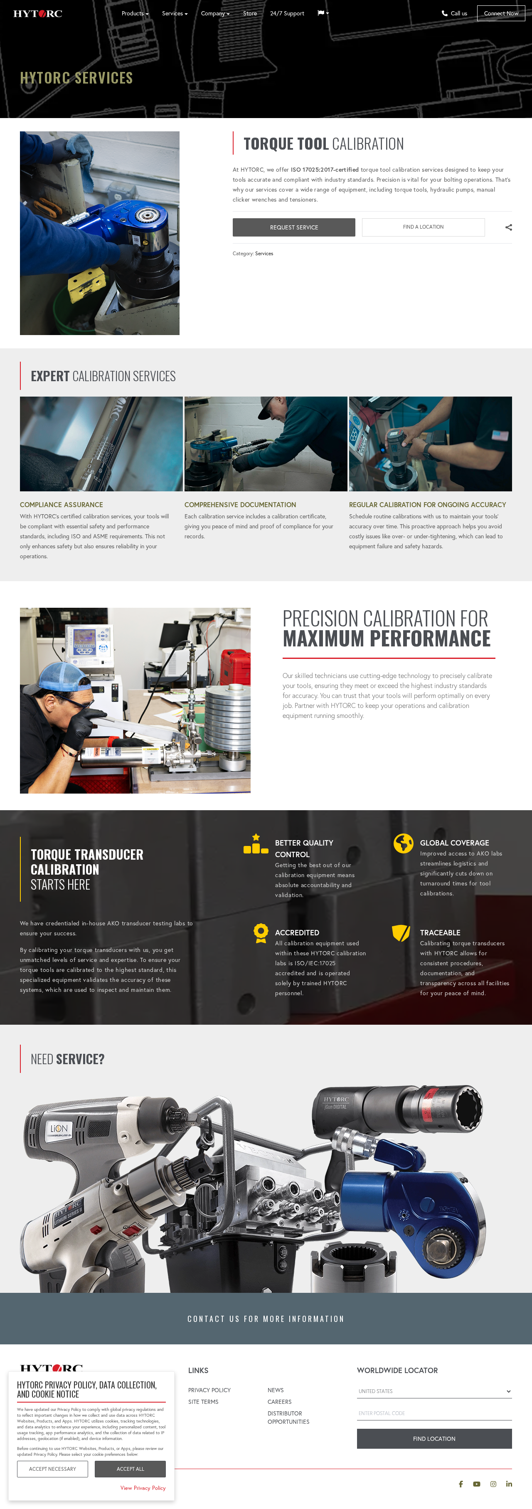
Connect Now (501, 13)
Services (264, 253)
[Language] (323, 13)
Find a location (423, 227)
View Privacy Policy (143, 1487)
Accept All (130, 1469)
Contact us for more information (266, 1318)
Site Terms (203, 1401)
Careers (280, 1401)
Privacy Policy (209, 1390)
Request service (294, 227)
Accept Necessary (52, 1469)
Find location (434, 1438)
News (276, 1390)
